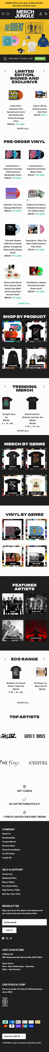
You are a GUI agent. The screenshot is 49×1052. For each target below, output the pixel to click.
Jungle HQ (7, 857)
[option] (24, 36)
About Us (6, 833)
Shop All (23, 128)
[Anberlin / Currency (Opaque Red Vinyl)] (12, 193)
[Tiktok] (11, 938)
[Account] (40, 14)
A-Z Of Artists (8, 853)
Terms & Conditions (11, 849)
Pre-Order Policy (10, 886)
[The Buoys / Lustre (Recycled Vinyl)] (30, 672)
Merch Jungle (12, 1043)
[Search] (9, 14)
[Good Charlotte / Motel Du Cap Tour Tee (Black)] (20, 403)
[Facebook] (3, 938)
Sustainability (8, 838)
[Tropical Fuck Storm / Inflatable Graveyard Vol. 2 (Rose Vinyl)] (36, 193)
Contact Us (7, 874)
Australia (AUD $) (12, 1036)
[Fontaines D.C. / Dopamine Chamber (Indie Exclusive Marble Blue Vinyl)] (12, 154)
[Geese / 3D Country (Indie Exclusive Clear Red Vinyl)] (25, 94)
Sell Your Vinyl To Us (11, 894)
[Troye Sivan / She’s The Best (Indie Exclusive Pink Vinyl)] (36, 229)
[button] (20, 51)
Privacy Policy (8, 846)
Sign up (9, 930)
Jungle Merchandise (34, 1043)
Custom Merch (9, 841)
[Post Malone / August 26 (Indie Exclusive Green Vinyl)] (36, 271)
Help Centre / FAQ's (11, 890)
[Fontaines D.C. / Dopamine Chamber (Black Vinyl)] (36, 154)
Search (40, 58)
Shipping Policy (9, 878)
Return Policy (8, 882)
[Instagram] (7, 938)
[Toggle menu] (3, 14)
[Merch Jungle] (24, 14)
